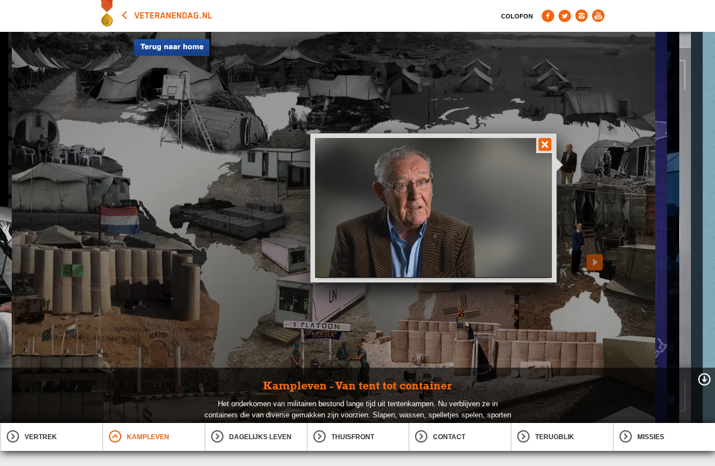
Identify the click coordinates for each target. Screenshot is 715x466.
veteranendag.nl (174, 16)
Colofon (517, 16)
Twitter (564, 15)
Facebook (548, 15)
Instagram (581, 15)
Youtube (598, 15)
